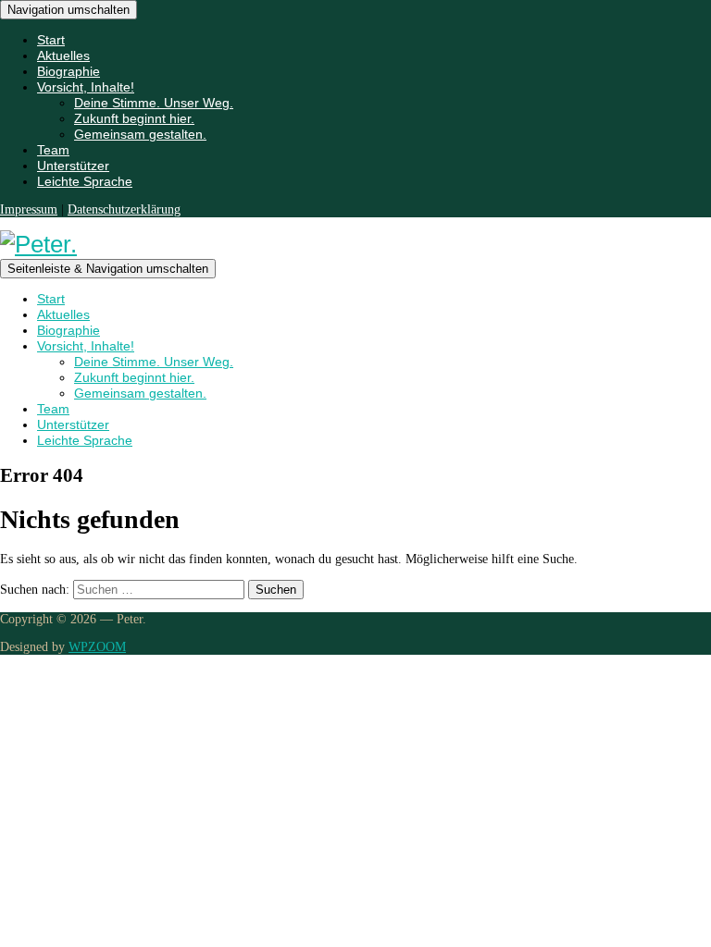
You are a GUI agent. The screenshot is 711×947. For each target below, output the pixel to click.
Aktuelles (63, 55)
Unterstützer (73, 165)
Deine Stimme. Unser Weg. (153, 102)
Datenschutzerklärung (124, 209)
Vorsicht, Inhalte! (85, 87)
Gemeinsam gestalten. (140, 134)
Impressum (28, 209)
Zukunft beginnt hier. (134, 118)
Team (53, 149)
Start (51, 39)
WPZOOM (97, 647)
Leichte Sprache (84, 181)
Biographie (68, 71)
